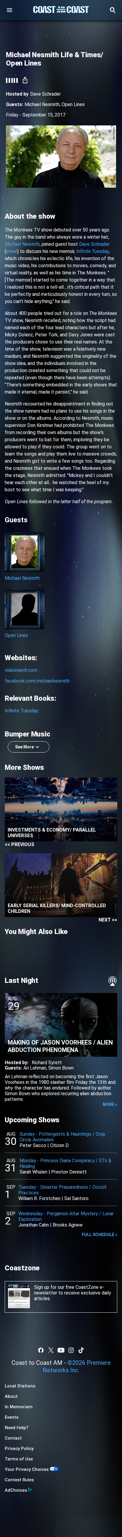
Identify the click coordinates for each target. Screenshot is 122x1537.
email (11, 251)
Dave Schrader (94, 244)
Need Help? (16, 1427)
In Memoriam (19, 1406)
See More (24, 747)
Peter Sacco (33, 1145)
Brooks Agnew (68, 1225)
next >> (108, 920)
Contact (13, 1438)
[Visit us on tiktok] (81, 1350)
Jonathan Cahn (33, 1225)
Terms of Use (19, 1459)
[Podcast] (112, 981)
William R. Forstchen (39, 1198)
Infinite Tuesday (21, 711)
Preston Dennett (69, 1172)
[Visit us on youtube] (61, 1350)
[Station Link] (61, 10)
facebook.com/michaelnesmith (37, 681)
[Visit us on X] (50, 1350)
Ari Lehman (34, 1068)
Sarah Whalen (33, 1172)
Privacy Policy (19, 1448)
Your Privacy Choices (27, 1469)
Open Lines (73, 104)
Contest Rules (19, 1479)
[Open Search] (112, 10)
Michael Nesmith (42, 104)
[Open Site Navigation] (9, 10)
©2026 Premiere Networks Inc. (77, 1366)
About (11, 1396)
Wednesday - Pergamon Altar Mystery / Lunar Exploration (66, 1216)
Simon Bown (61, 1068)
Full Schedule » (99, 1234)
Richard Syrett (47, 1062)
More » (110, 1104)
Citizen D (59, 1145)
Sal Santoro (76, 1198)
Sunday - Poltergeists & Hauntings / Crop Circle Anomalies (62, 1137)
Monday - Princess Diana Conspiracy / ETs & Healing (65, 1163)
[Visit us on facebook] (40, 1350)
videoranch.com (21, 670)
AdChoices (16, 1490)
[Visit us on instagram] (71, 1350)
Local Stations (20, 1386)
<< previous (19, 844)
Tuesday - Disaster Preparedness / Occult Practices (62, 1190)
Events (11, 1417)
